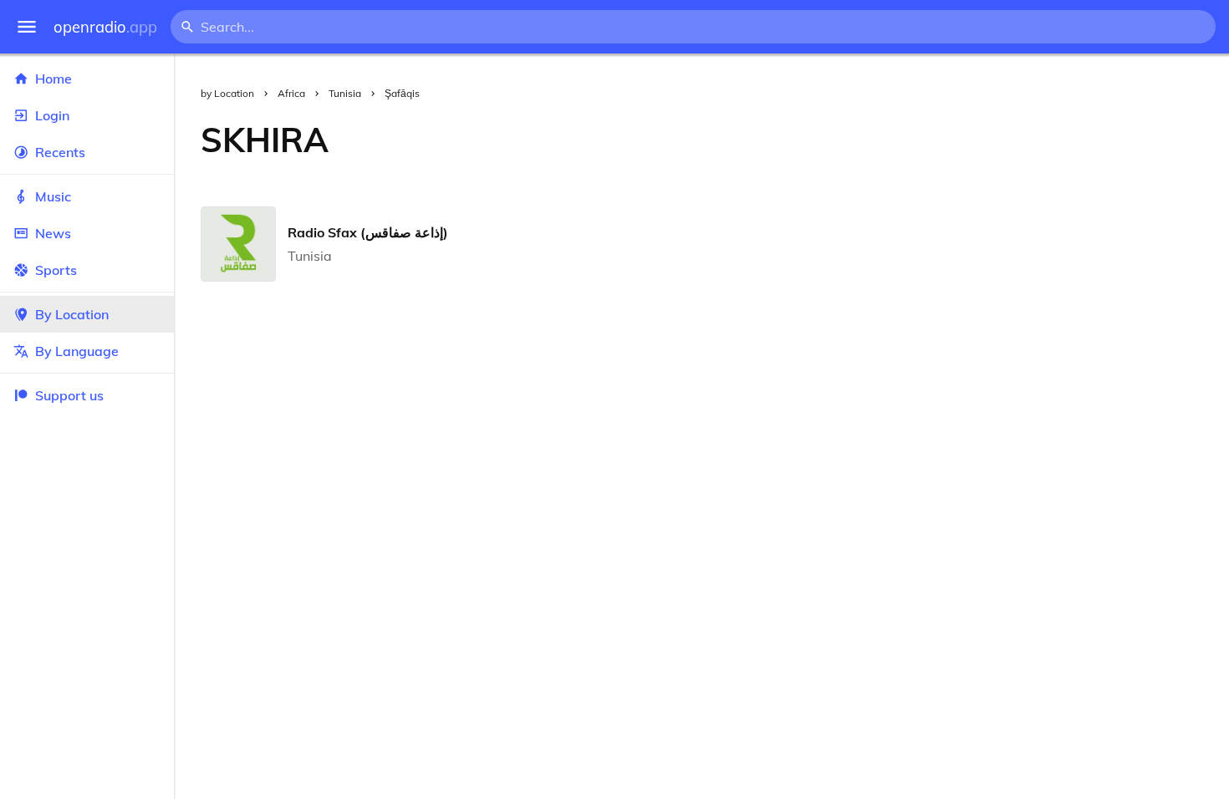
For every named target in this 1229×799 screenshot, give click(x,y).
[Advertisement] (792, 139)
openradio (105, 27)
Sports (56, 270)
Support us (69, 395)
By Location (72, 314)
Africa (291, 93)
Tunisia (345, 93)
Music (53, 196)
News (53, 233)
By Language (77, 351)
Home (53, 78)
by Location (227, 93)
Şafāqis (402, 93)
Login (52, 115)
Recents (60, 152)
